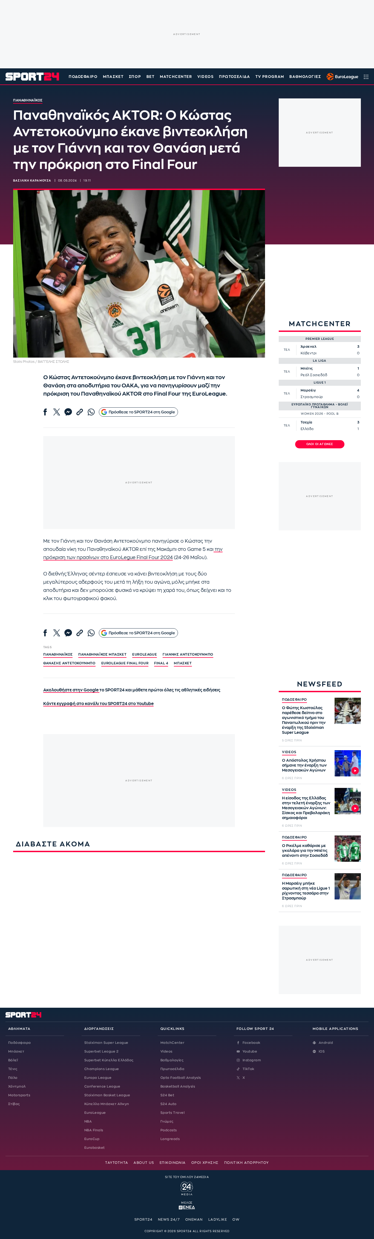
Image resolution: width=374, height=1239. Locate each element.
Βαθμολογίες (171, 1060)
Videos (166, 1051)
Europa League (97, 1077)
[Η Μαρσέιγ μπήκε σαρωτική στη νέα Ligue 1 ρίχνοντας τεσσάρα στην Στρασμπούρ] (348, 886)
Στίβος (14, 1104)
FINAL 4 (161, 663)
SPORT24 (143, 1219)
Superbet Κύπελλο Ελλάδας (109, 1060)
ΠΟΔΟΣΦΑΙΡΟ (294, 699)
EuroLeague (95, 1112)
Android (326, 1042)
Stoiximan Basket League (107, 1095)
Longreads (170, 1139)
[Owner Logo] (187, 1188)
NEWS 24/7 (169, 1219)
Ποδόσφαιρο (83, 76)
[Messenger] (68, 412)
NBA (88, 1121)
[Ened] (187, 1207)
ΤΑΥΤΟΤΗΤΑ (116, 1162)
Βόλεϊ (13, 1060)
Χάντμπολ (17, 1086)
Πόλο (13, 1077)
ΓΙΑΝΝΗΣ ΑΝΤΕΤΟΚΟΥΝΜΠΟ (188, 654)
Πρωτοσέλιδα (172, 1069)
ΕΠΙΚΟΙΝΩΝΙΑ (173, 1162)
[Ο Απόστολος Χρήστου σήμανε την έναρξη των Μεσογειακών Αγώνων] (348, 763)
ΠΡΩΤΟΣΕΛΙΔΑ (234, 76)
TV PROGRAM (269, 76)
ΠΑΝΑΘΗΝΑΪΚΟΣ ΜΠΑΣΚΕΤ (102, 654)
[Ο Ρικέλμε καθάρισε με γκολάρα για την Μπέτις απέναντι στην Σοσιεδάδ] (348, 848)
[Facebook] (45, 412)
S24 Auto (168, 1104)
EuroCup (91, 1139)
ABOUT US (144, 1162)
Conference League (102, 1086)
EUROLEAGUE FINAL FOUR (125, 663)
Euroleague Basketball (341, 76)
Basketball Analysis (177, 1086)
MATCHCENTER (176, 76)
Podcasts (168, 1130)
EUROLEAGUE (144, 654)
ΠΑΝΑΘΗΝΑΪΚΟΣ (58, 654)
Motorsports (19, 1095)
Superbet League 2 (101, 1051)
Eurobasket (94, 1147)
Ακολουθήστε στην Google (71, 690)
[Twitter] (57, 412)
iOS (322, 1051)
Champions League (101, 1069)
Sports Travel (172, 1112)
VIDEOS (205, 76)
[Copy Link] (80, 412)
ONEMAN (194, 1219)
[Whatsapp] (91, 412)
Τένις (12, 1069)
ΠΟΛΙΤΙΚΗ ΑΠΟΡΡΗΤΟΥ (246, 1162)
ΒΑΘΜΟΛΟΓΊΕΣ (305, 76)
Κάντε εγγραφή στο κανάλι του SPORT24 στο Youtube (98, 704)
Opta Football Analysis (180, 1077)
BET (150, 76)
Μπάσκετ (113, 76)
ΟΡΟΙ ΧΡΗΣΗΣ (205, 1162)
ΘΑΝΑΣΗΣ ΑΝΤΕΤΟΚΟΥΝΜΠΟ (69, 663)
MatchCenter (172, 1042)
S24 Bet (167, 1095)
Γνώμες (167, 1121)
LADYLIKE (217, 1219)
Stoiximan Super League (106, 1042)
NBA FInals (93, 1130)
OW (236, 1219)
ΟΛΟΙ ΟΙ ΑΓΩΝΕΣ (319, 444)
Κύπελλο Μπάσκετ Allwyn (106, 1104)
